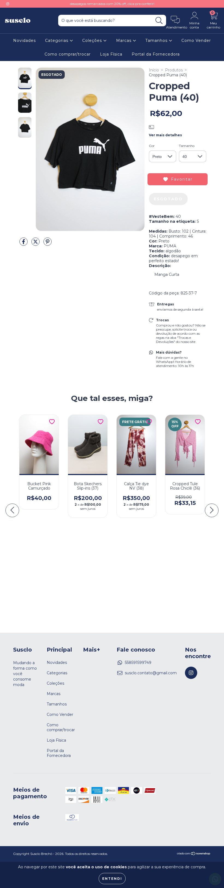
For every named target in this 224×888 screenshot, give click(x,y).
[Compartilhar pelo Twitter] (36, 243)
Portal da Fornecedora (156, 54)
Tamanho (186, 146)
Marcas (124, 40)
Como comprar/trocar (68, 54)
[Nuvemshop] (194, 854)
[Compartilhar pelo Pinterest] (47, 243)
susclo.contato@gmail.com (151, 672)
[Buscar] (159, 20)
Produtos (174, 70)
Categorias (57, 40)
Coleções (92, 40)
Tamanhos (157, 40)
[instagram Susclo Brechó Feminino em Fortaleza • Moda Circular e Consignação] (7, 3)
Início (154, 70)
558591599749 (138, 662)
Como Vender (196, 40)
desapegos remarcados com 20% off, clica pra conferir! (112, 4)
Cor (152, 146)
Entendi (112, 879)
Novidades (24, 40)
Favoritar (182, 179)
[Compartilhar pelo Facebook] (24, 243)
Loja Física (111, 54)
